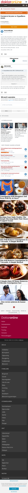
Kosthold (4, 327)
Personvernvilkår (16, 310)
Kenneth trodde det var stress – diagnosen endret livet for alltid (6, 131)
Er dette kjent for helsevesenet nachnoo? (10, 173)
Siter (5, 54)
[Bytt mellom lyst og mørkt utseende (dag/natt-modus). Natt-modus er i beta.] (19, 312)
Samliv (4, 415)
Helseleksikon (5, 324)
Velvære (4, 333)
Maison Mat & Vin (7, 447)
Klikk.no (21, 340)
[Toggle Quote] (2, 70)
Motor (4, 473)
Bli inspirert (5, 352)
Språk (2, 310)
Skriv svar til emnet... (8, 104)
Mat (3, 420)
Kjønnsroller (6, 409)
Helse (3, 321)
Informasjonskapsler (12, 312)
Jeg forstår (14, 488)
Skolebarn (5, 393)
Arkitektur (5, 350)
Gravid (4, 376)
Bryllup (4, 468)
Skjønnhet (5, 463)
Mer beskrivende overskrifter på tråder (14, 12)
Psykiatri (7, 23)
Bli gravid (5, 374)
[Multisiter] (2, 54)
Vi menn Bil (5, 478)
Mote (3, 455)
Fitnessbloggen (6, 335)
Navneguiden (6, 379)
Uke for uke (5, 382)
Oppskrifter (5, 436)
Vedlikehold (6, 361)
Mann (4, 466)
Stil (3, 460)
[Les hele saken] (7, 126)
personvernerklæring (22, 485)
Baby (3, 385)
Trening (3, 330)
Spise (3, 439)
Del (7, 110)
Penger (4, 423)
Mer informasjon (14, 491)
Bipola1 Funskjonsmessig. (7, 155)
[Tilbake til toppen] (14, 307)
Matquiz (4, 450)
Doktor (9, 317)
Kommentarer (6, 406)
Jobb (3, 412)
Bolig (4, 345)
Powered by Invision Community (14, 313)
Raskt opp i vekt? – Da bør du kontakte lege (21, 130)
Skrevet (8, 32)
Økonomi (5, 364)
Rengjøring (5, 358)
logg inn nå (10, 100)
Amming (4, 388)
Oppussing (5, 355)
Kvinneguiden (7, 401)
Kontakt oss (23, 310)
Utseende (8, 310)
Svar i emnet (14, 26)
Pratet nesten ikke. (5, 160)
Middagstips (6, 444)
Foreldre (5, 369)
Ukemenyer (6, 433)
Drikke (4, 442)
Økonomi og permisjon (9, 396)
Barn (3, 391)
